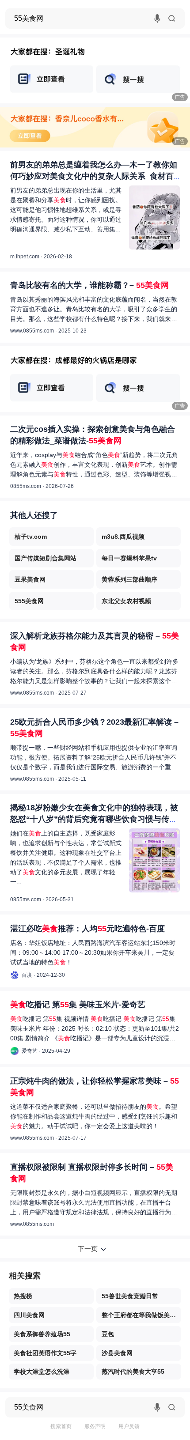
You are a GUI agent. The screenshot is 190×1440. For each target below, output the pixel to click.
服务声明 (95, 1426)
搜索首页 (61, 1426)
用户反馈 (129, 1426)
